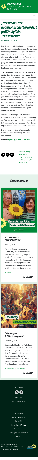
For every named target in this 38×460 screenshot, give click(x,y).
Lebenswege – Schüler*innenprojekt (14, 335)
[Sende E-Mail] (12, 155)
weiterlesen (27, 277)
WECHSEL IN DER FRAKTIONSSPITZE (12, 239)
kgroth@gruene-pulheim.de (19, 140)
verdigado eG (14, 449)
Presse (27, 160)
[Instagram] (21, 392)
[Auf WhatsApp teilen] (8, 155)
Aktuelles (22, 152)
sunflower (17, 447)
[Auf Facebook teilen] (3, 155)
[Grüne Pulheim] (3, 6)
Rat (31, 160)
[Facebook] (17, 392)
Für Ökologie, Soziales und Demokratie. (19, 8)
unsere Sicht (23, 163)
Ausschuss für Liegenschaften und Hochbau (25, 157)
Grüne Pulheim (14, 4)
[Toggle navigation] (34, 16)
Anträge (28, 152)
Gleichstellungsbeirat (18, 368)
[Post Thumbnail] (19, 210)
